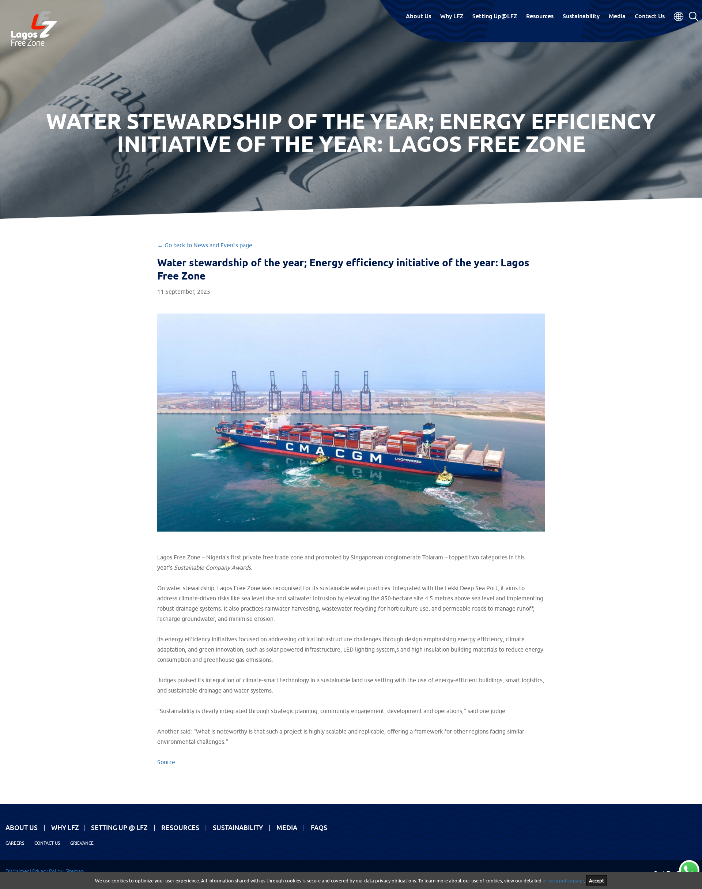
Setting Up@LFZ (494, 16)
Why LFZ (451, 16)
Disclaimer (17, 871)
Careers (14, 843)
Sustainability (581, 16)
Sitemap (74, 871)
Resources (540, 16)
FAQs (319, 828)
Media (617, 16)
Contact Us (650, 16)
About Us (418, 16)
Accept (596, 881)
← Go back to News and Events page (204, 245)
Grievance (82, 843)
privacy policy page (563, 881)
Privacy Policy (47, 871)
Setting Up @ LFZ (119, 828)
